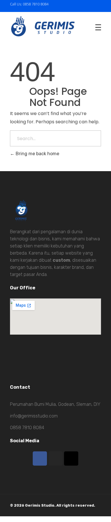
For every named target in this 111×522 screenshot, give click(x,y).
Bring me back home (37, 153)
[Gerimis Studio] (48, 26)
